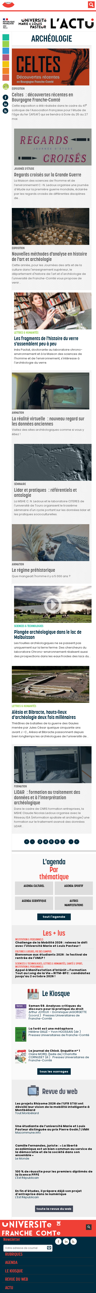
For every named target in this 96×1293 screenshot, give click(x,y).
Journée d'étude (24, 169)
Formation (20, 786)
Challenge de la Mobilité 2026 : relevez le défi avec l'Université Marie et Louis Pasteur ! (51, 944)
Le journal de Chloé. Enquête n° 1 (54, 1051)
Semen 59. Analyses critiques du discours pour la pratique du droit (56, 1007)
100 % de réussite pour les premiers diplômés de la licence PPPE (53, 1173)
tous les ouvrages (54, 1071)
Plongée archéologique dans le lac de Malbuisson (47, 634)
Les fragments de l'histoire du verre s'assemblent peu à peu (46, 341)
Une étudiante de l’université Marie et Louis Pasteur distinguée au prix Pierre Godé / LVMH (52, 1127)
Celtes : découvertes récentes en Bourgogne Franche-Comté (42, 97)
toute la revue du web (53, 1209)
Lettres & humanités (26, 333)
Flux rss (5, 111)
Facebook (5, 97)
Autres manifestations (74, 903)
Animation (18, 413)
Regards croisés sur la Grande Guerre (47, 175)
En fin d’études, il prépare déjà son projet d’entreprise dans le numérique (48, 1192)
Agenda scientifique (34, 901)
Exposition (18, 89)
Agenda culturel (34, 886)
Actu (9, 1287)
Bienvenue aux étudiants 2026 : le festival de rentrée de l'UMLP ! (51, 956)
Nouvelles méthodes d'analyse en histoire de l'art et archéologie (49, 256)
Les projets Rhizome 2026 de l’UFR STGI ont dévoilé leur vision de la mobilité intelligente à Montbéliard (52, 1106)
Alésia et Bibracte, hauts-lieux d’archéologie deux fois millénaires (44, 714)
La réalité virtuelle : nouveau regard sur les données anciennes (48, 421)
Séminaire (20, 484)
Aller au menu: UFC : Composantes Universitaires (8, 5)
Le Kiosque (14, 1271)
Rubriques (14, 1254)
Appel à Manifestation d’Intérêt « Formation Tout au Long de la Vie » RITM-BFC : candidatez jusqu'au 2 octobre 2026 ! (52, 973)
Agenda (6, 87)
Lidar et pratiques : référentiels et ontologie (45, 492)
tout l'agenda (54, 917)
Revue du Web (16, 1279)
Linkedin (5, 104)
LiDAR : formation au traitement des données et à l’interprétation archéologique (47, 797)
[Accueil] (49, 23)
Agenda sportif (73, 886)
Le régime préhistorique (33, 570)
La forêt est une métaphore (51, 1028)
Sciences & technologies (28, 626)
